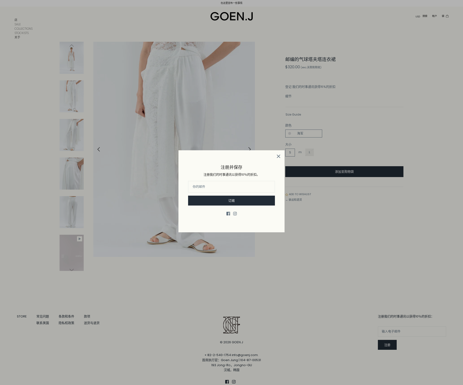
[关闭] (278, 156)
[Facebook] (228, 213)
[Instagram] (235, 213)
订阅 (231, 200)
